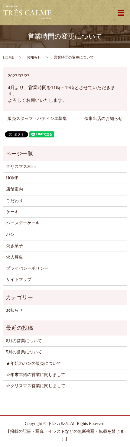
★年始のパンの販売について (33, 363)
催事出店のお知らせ (103, 118)
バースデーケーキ (23, 223)
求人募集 (14, 257)
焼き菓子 (14, 245)
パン (10, 234)
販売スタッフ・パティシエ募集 (37, 118)
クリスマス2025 (21, 166)
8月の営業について (24, 341)
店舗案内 (14, 189)
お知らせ (34, 57)
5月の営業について (24, 352)
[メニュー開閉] (121, 13)
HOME (8, 57)
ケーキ (12, 212)
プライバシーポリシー (27, 268)
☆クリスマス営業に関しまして (35, 386)
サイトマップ (18, 279)
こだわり (14, 200)
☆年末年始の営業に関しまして (35, 374)
